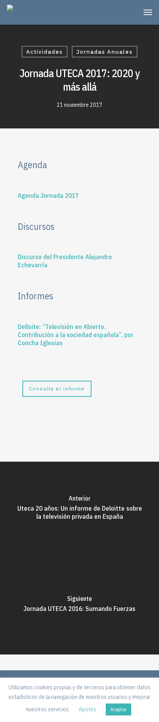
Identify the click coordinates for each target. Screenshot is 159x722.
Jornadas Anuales (104, 51)
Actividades (44, 51)
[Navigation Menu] (148, 12)
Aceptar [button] (118, 709)
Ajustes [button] (87, 709)
